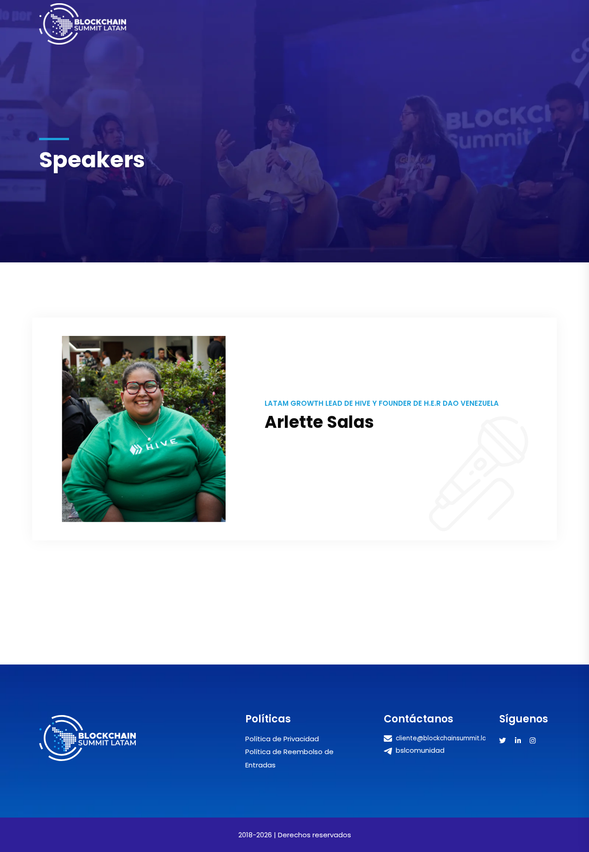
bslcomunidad (419, 750)
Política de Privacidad (282, 739)
